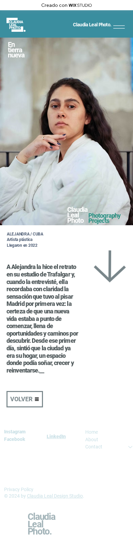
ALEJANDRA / (20, 234)
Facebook (14, 439)
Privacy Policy (18, 489)
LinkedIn (56, 436)
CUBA (38, 234)
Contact (93, 446)
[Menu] (119, 27)
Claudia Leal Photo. (92, 24)
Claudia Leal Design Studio (55, 496)
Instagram (15, 431)
